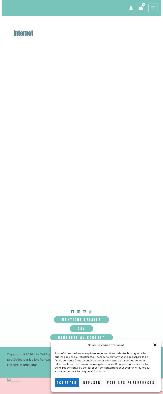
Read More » (32, 172)
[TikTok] (90, 312)
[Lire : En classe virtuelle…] (45, 105)
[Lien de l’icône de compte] (131, 8)
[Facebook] (72, 312)
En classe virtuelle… (66, 143)
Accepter (67, 382)
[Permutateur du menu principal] (152, 8)
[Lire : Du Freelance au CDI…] (85, 227)
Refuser (92, 382)
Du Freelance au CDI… (66, 270)
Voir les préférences (131, 382)
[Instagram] (78, 312)
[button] (155, 345)
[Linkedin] (84, 312)
